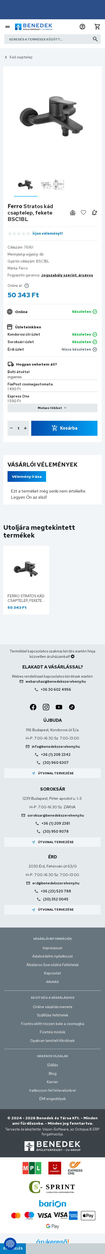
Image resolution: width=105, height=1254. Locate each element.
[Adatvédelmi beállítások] (10, 1244)
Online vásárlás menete (52, 1006)
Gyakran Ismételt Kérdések (52, 1040)
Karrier (52, 1081)
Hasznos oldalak (52, 1056)
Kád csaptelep (21, 57)
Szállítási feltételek (52, 1015)
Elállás (52, 1064)
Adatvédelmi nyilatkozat (52, 956)
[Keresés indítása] (95, 39)
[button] (82, 27)
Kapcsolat (52, 973)
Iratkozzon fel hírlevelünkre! (52, 1090)
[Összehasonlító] (72, 212)
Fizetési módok (52, 1032)
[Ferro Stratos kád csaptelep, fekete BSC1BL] (25, 184)
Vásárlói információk (52, 939)
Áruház (52, 982)
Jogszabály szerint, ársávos (67, 275)
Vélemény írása (27, 476)
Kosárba (68, 428)
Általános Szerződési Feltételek (52, 964)
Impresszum (52, 947)
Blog (53, 1073)
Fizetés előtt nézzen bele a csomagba (52, 1023)
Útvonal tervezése (53, 773)
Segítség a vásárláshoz (53, 998)
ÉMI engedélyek (52, 1098)
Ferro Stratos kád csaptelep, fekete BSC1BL (26, 600)
